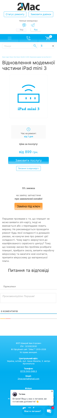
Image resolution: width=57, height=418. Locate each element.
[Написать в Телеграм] (33, 25)
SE (35, 46)
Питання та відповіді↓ (28, 168)
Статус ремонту (15, 14)
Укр (21, 29)
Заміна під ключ (28, 206)
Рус (36, 29)
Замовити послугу (28, 160)
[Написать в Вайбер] (24, 25)
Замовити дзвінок (41, 14)
